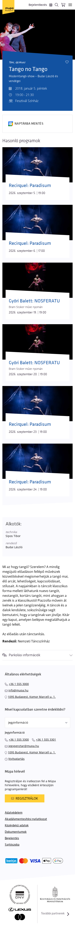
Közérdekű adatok (17, 825)
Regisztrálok (27, 798)
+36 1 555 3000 (19, 684)
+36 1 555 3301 (46, 739)
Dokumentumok (16, 832)
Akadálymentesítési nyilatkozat (26, 819)
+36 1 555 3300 (19, 739)
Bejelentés (12, 838)
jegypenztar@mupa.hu (23, 746)
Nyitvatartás (16, 759)
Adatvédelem (13, 813)
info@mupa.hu (18, 690)
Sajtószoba (12, 845)
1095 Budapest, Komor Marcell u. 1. (32, 697)
